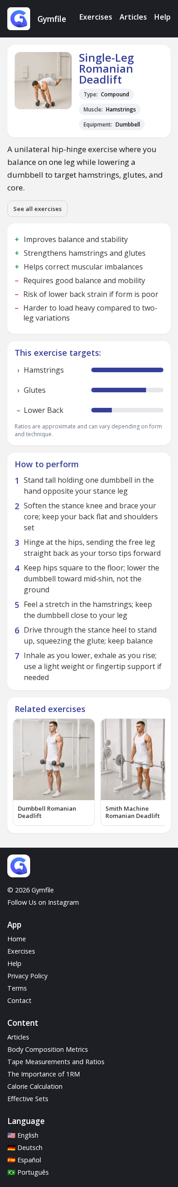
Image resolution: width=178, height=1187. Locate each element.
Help (162, 17)
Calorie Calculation (35, 1086)
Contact (19, 1000)
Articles (133, 17)
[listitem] (54, 772)
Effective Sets (27, 1098)
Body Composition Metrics (47, 1049)
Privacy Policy (27, 975)
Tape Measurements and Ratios (56, 1061)
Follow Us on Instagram (43, 902)
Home (16, 938)
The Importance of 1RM (43, 1074)
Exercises (95, 17)
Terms (17, 988)
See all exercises (37, 209)
